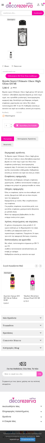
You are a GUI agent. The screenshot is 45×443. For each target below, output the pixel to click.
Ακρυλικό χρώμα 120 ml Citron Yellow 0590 (12, 298)
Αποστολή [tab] (7, 144)
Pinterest (18, 66)
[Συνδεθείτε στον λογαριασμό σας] (38, 4)
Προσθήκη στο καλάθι (26, 125)
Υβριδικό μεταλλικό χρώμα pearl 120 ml (32, 297)
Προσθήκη (12, 282)
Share (6, 66)
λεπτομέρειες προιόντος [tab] (26, 139)
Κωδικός (5, 112)
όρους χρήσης (22, 381)
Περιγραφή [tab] (7, 139)
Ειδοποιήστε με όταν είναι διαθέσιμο (22, 76)
